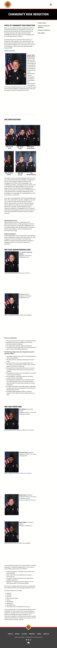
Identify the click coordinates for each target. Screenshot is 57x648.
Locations (24, 634)
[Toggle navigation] (51, 4)
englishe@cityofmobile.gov (11, 543)
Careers (39, 634)
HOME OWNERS (41, 33)
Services (17, 634)
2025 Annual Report (9, 51)
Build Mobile (29, 342)
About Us (10, 634)
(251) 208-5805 (27, 473)
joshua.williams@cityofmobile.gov (13, 430)
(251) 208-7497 (31, 44)
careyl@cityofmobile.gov (13, 473)
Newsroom (32, 634)
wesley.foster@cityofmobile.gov (27, 500)
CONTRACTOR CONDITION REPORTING (44, 26)
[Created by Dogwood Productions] (28, 642)
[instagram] (30, 640)
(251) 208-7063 (26, 273)
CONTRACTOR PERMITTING (44, 30)
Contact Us (46, 634)
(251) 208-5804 (30, 430)
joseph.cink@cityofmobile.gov (12, 315)
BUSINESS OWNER (42, 23)
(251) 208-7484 (22, 44)
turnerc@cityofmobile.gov (11, 273)
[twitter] (28, 640)
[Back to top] (53, 644)
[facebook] (26, 640)
